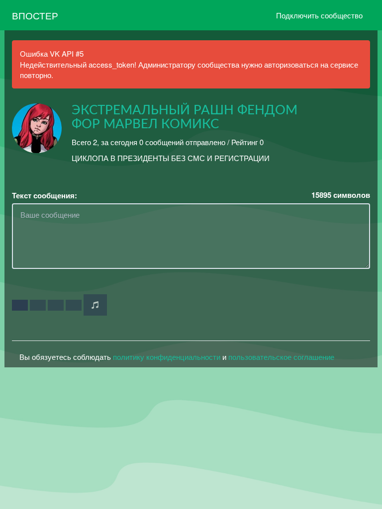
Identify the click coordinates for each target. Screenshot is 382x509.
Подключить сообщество (319, 15)
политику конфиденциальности (166, 356)
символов (340, 195)
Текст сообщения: (44, 195)
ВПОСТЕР (35, 15)
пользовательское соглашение (281, 356)
